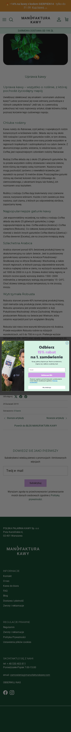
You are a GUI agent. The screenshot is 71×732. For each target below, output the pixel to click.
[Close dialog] (66, 343)
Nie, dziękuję (47, 387)
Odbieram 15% (46, 375)
